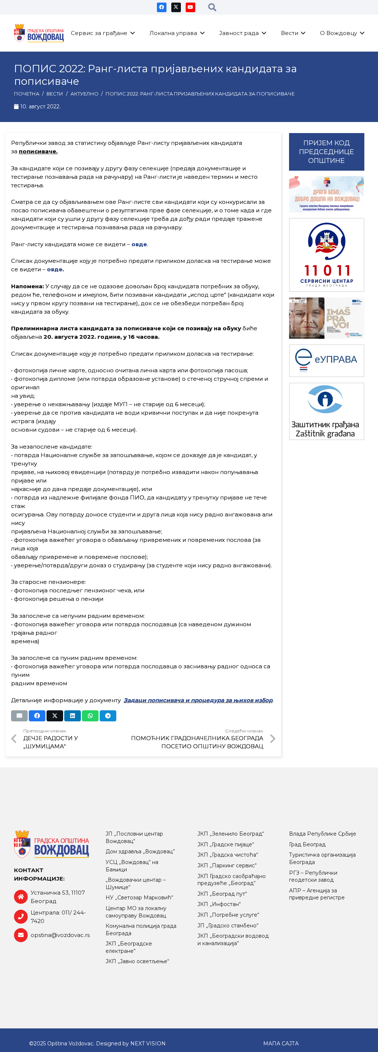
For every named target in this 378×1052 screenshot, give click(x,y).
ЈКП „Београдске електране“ (129, 947)
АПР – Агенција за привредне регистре (317, 894)
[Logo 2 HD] (327, 411)
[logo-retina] (39, 33)
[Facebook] (161, 7)
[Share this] (37, 715)
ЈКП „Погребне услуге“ (228, 915)
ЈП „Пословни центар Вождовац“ (134, 837)
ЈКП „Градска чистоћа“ (227, 854)
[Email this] (19, 715)
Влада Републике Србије (322, 833)
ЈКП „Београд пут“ (222, 894)
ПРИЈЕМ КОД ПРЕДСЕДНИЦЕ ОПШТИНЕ (326, 152)
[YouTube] (190, 7)
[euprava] (327, 360)
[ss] (327, 255)
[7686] (326, 194)
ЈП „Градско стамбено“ (227, 925)
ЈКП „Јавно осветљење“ (137, 961)
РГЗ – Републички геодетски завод (313, 877)
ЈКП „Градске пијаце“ (225, 844)
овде (54, 269)
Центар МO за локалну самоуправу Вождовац (136, 912)
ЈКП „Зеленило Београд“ (230, 833)
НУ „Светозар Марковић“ (139, 897)
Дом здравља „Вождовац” (140, 851)
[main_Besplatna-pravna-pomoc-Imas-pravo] (326, 318)
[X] (176, 7)
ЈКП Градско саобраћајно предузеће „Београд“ (231, 880)
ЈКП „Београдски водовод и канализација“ (233, 940)
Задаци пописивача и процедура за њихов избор (198, 700)
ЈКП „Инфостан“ (219, 904)
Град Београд (307, 844)
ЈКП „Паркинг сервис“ (227, 865)
